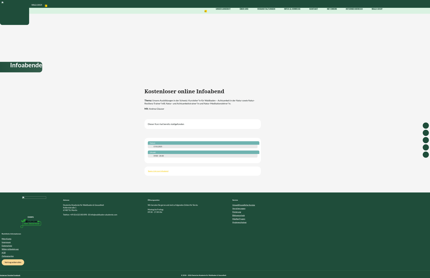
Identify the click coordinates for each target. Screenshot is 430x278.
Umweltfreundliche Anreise (243, 205)
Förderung (236, 212)
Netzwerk (332, 9)
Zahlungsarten (8, 256)
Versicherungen (238, 208)
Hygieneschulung (239, 222)
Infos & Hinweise (292, 9)
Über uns (244, 9)
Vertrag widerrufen (13, 262)
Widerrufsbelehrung (10, 249)
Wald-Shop (36, 5)
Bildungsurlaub (238, 215)
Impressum (6, 242)
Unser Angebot (223, 9)
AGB (4, 252)
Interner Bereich (354, 9)
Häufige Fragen (238, 219)
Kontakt (313, 9)
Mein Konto (6, 239)
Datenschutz (7, 246)
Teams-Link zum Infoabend (158, 171)
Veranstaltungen (266, 9)
